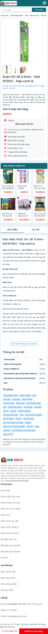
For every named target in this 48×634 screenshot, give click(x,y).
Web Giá (3, 627)
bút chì (30, 426)
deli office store (15, 407)
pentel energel (24, 411)
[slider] (7, 69)
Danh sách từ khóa (10, 533)
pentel (13, 411)
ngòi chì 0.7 (8, 434)
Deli (10, 86)
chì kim (18, 419)
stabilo (28, 423)
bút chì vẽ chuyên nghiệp (14, 426)
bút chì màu (27, 399)
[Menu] (44, 3)
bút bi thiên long (33, 403)
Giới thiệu (12, 229)
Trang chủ (4, 15)
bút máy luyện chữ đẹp (13, 423)
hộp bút (6, 430)
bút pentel (28, 407)
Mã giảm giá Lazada (10, 545)
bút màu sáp (8, 403)
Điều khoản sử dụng (10, 502)
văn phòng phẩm (10, 395)
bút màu (6, 399)
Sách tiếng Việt (8, 571)
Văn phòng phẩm (16, 15)
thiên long (20, 403)
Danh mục (5, 515)
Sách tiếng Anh (8, 578)
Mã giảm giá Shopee (10, 551)
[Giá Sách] (13, 460)
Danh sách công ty (10, 527)
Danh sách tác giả (9, 521)
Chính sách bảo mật (10, 496)
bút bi (5, 411)
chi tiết (36, 229)
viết (21, 415)
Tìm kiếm (39, 10)
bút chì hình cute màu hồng (23, 430)
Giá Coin (11, 627)
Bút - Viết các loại (32, 15)
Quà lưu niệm (7, 590)
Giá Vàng (42, 624)
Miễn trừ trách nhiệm (11, 508)
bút (4, 407)
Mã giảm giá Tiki (9, 539)
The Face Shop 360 (28, 624)
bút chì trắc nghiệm (33, 415)
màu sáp (16, 399)
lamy (37, 426)
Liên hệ (4, 557)
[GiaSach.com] (12, 3)
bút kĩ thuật (8, 419)
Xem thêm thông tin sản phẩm (24, 344)
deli (34, 395)
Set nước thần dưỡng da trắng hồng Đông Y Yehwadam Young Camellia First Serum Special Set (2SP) (24, 441)
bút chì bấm (29, 419)
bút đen (38, 407)
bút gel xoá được (10, 415)
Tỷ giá (16, 624)
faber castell (25, 395)
